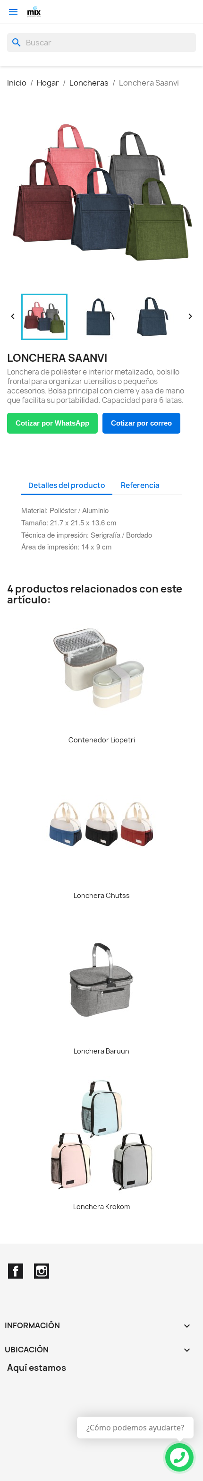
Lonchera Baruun (101, 1050)
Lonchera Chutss (102, 895)
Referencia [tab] (140, 485)
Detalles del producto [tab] (66, 485)
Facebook (15, 1271)
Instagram (41, 1271)
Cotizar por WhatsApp (52, 423)
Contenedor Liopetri (101, 739)
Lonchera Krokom (101, 1206)
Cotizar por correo (141, 423)
